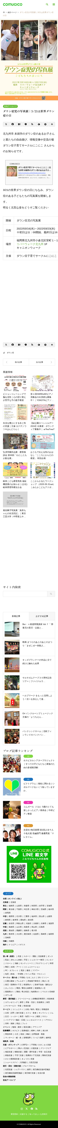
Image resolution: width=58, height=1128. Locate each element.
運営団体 (14, 1114)
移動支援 (18, 1052)
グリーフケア (45, 1048)
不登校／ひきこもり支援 (41, 1045)
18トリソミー (43, 977)
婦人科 (45, 1031)
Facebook (31, 1109)
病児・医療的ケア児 (13, 985)
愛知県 (23, 920)
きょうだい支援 (28, 1059)
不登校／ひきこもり (27, 977)
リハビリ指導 (38, 1038)
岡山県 (34, 927)
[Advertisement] (29, 552)
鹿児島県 (27, 934)
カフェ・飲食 (31, 1013)
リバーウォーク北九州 (30, 244)
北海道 (5, 902)
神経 (28, 1034)
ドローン (8, 963)
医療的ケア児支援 (33, 1055)
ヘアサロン (48, 1020)
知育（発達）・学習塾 (14, 974)
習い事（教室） (9, 956)
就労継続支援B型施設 (13, 1073)
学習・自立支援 (45, 1052)
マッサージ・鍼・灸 (13, 1038)
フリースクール (24, 999)
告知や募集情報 (9, 1077)
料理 (51, 963)
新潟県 (30, 920)
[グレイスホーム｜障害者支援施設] (16, 362)
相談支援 (8, 1052)
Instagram (22, 1109)
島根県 (11, 927)
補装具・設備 (8, 1041)
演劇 (16, 963)
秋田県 (34, 906)
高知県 (11, 930)
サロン (45, 1016)
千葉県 (19, 909)
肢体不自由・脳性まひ (43, 985)
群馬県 (8, 913)
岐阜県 (15, 920)
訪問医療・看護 (38, 1034)
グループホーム (29, 1066)
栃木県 (51, 909)
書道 (28, 970)
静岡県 (8, 920)
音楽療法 (40, 1002)
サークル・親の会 (10, 977)
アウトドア (37, 1027)
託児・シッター (11, 1016)
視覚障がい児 (40, 988)
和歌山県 (19, 923)
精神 (33, 1031)
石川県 (19, 916)
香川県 (34, 930)
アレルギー (20, 981)
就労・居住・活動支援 (12, 1066)
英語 (22, 970)
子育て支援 (19, 1055)
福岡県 (51, 934)
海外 (5, 945)
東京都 (11, 909)
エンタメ (49, 960)
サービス (6, 1009)
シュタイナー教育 (37, 960)
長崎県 (43, 934)
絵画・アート (16, 967)
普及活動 (27, 1027)
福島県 (11, 906)
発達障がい (27, 985)
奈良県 (11, 923)
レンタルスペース (34, 1020)
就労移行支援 (30, 1073)
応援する (23, 1114)
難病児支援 (46, 1055)
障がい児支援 (23, 1048)
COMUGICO (22, 1124)
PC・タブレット (11, 970)
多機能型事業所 (38, 999)
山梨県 (49, 916)
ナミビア (12, 945)
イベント (6, 1027)
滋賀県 (51, 923)
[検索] (46, 4)
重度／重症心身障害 (24, 988)
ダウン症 (10, 353)
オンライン (43, 1013)
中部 (5, 916)
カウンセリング (11, 1002)
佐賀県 (36, 934)
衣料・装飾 (9, 1023)
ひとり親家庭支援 (12, 1059)
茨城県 (43, 909)
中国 (5, 927)
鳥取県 (26, 927)
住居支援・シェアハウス (15, 1069)
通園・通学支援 (30, 1052)
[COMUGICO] (12, 4)
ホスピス (15, 1031)
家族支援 (8, 1055)
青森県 (26, 906)
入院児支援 (33, 1062)
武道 (19, 956)
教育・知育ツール (27, 1016)
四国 (5, 930)
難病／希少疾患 (22, 992)
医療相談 (25, 1031)
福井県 (34, 916)
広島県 (41, 927)
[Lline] (26, 124)
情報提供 (45, 1009)
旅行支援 (19, 1013)
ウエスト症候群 (48, 992)
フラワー (35, 970)
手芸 (26, 960)
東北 (5, 906)
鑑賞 (38, 1016)
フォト (25, 1023)
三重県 (26, 916)
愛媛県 (19, 930)
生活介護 (41, 1073)
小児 (16, 1034)
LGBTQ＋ (25, 1045)
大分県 (19, 934)
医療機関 (6, 1031)
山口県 (19, 927)
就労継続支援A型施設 (41, 1069)
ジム (51, 1013)
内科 (38, 1031)
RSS (36, 1109)
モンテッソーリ (26, 963)
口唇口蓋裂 (9, 981)
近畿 (5, 923)
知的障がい (35, 992)
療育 (21, 1002)
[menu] (53, 4)
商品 (18, 1023)
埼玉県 (26, 909)
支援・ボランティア (11, 1045)
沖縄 (5, 941)
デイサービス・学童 (13, 1006)
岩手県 (41, 906)
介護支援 (34, 1048)
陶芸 (7, 967)
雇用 (29, 1069)
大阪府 (28, 923)
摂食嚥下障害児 (34, 981)
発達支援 (27, 1006)
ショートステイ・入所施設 (16, 1062)
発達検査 (50, 999)
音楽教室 (41, 956)
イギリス (21, 945)
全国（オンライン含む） (13, 899)
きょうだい (9, 988)
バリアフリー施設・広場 (15, 1020)
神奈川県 (35, 909)
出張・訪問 (9, 1013)
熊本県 (11, 934)
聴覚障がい (9, 992)
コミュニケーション (32, 967)
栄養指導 (27, 1038)
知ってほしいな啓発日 (38, 1114)
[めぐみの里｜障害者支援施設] (42, 362)
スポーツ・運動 (29, 956)
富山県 (41, 916)
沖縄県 (11, 941)
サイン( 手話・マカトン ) (35, 974)
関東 (5, 909)
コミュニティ (17, 1009)
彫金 (7, 960)
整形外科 (8, 1034)
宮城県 (49, 906)
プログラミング (41, 963)
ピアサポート (10, 1048)
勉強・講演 (16, 1027)
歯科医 (48, 1038)
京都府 (36, 923)
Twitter (27, 1109)
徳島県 (26, 930)
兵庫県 (43, 923)
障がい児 (45, 981)
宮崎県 (8, 938)
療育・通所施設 (9, 999)
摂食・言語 (30, 1002)
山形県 (19, 906)
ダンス (50, 956)
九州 (5, 934)
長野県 (11, 916)
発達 (22, 1034)
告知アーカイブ (10, 106)
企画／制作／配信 (32, 1009)
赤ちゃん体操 (16, 960)
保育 (48, 1002)
